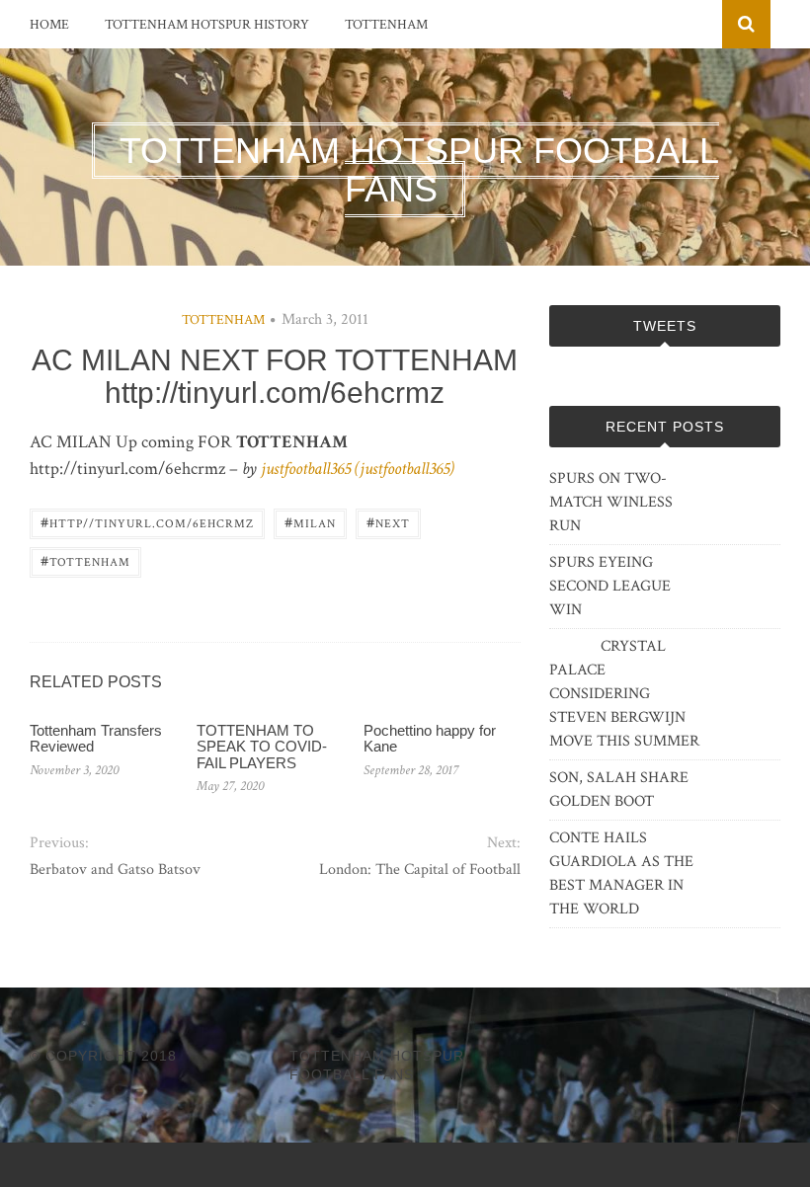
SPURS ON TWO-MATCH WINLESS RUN (611, 502)
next (388, 522)
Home (49, 25)
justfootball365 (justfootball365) (357, 468)
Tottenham (386, 25)
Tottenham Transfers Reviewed (96, 738)
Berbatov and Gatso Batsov (115, 869)
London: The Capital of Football (420, 869)
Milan (310, 522)
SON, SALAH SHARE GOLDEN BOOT (618, 789)
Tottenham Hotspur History (207, 25)
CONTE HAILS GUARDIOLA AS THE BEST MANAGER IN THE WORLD (621, 873)
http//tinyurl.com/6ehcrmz (147, 522)
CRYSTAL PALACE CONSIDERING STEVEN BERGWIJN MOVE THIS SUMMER (624, 694)
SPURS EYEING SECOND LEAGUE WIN (610, 586)
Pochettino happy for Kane (430, 738)
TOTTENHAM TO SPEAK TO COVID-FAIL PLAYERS (262, 746)
